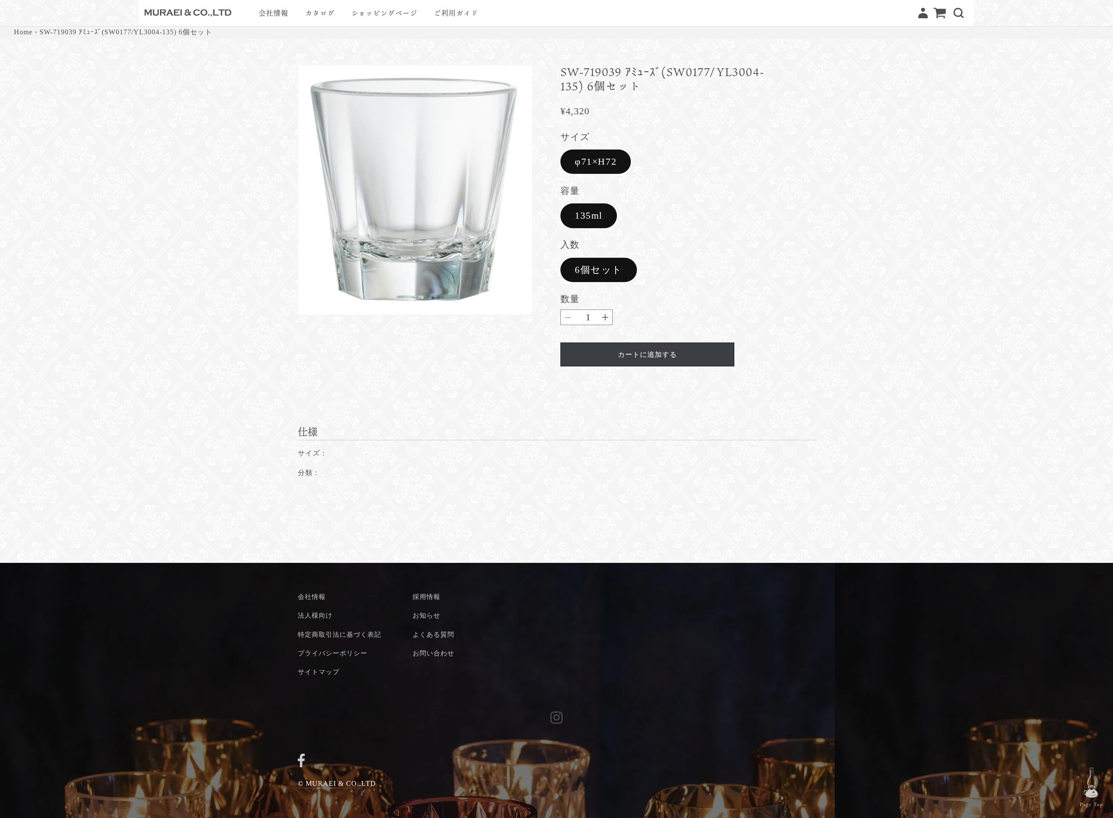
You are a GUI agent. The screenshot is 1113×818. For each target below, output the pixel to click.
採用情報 (426, 596)
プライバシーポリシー (332, 653)
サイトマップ (319, 671)
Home (23, 32)
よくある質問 (433, 634)
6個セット (599, 269)
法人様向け (315, 615)
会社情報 (312, 596)
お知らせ (426, 615)
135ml (589, 215)
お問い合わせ (433, 653)
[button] (958, 13)
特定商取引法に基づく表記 (339, 634)
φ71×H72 (595, 161)
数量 (569, 299)
